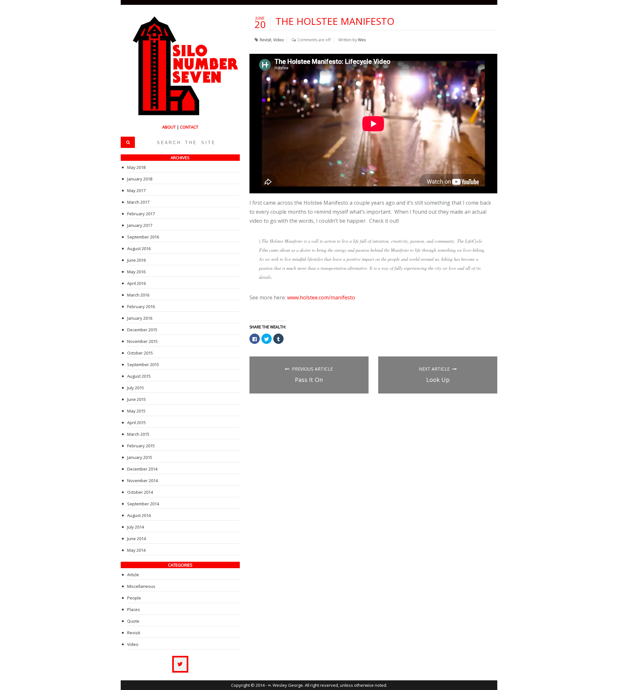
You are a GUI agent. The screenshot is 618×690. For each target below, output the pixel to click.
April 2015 (136, 422)
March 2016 (138, 295)
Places (133, 609)
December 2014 (142, 469)
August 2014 (139, 515)
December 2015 (142, 330)
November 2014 (142, 480)
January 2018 (139, 179)
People (134, 598)
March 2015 (138, 434)
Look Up (438, 380)
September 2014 (143, 504)
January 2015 (139, 457)
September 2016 (143, 237)
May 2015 (136, 411)
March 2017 (138, 202)
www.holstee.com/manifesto (321, 297)
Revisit (265, 40)
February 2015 (141, 446)
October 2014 (140, 492)
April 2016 (136, 283)
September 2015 (143, 364)
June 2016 (136, 260)
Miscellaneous (141, 586)
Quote (133, 621)
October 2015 (140, 353)
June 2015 (136, 399)
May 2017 (136, 190)
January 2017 (139, 225)
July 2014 (135, 527)
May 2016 (136, 272)
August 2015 (139, 376)
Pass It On (309, 380)
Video (278, 40)
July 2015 (135, 388)
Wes (362, 40)
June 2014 (136, 538)
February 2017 (141, 214)
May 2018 (136, 167)
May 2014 (136, 550)
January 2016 (139, 318)
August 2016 (139, 248)
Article (133, 575)
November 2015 (142, 341)
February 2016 (141, 306)
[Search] (128, 142)
